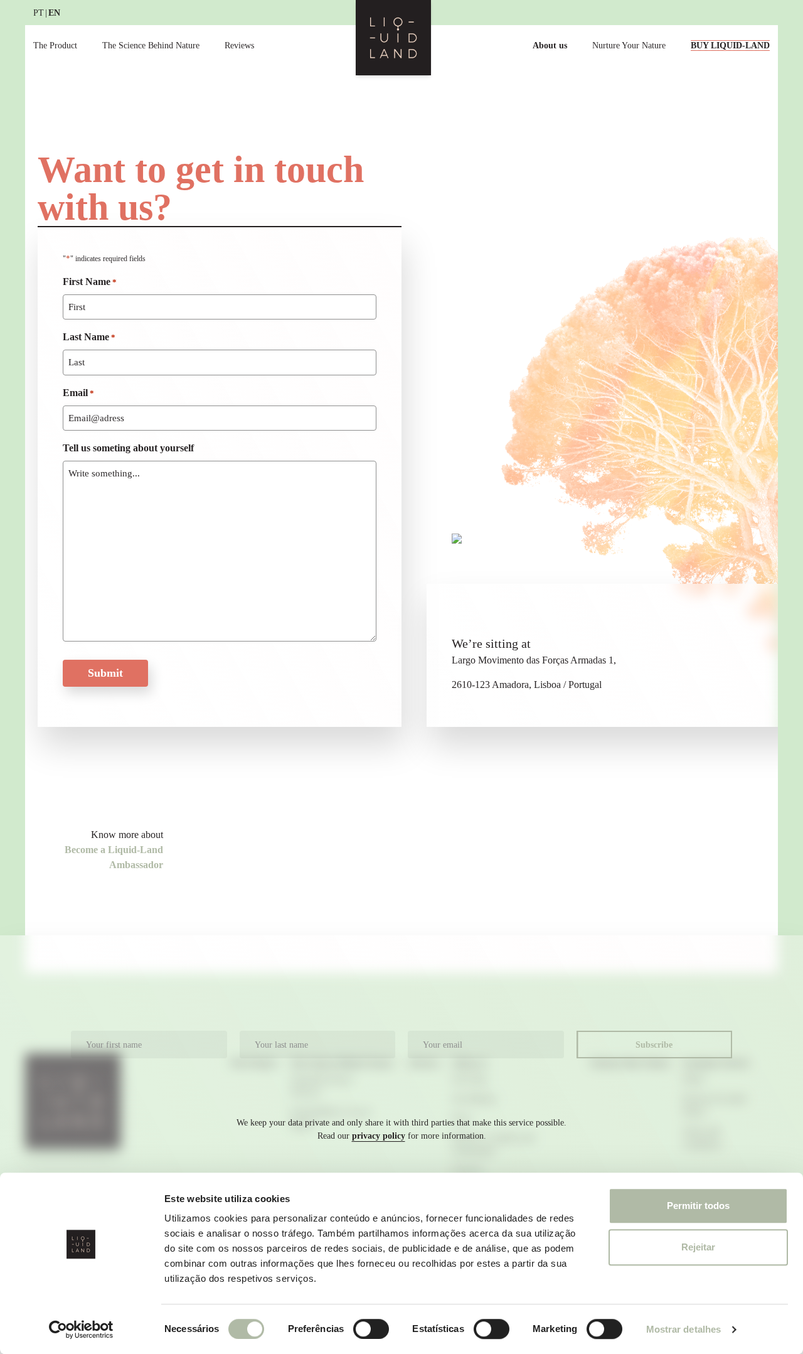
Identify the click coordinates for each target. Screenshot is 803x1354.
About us (550, 45)
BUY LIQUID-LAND (730, 45)
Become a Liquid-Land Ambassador (114, 857)
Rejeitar (698, 1247)
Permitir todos (698, 1205)
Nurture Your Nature (629, 45)
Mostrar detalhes (683, 1329)
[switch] (371, 1329)
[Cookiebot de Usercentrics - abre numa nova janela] (81, 1329)
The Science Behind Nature (150, 45)
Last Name (89, 336)
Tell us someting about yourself (128, 448)
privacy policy (378, 1136)
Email (78, 392)
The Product (55, 45)
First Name (90, 281)
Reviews (239, 45)
